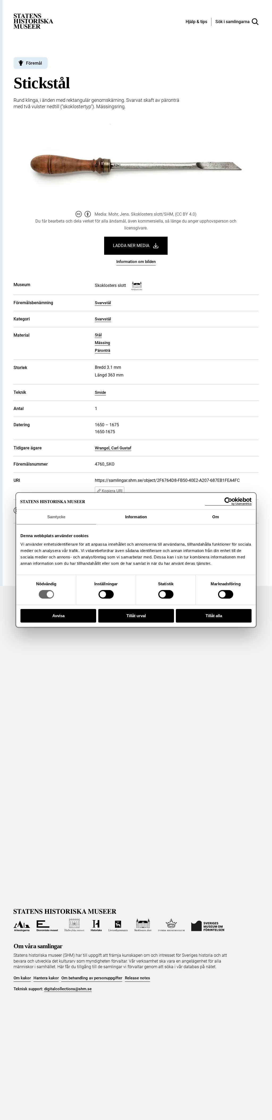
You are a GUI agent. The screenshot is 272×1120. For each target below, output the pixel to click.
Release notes (137, 978)
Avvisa (58, 615)
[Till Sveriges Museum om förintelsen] (207, 925)
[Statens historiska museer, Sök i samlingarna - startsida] (33, 21)
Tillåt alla (214, 615)
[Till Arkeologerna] (22, 925)
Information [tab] (136, 517)
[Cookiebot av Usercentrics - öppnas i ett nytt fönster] (228, 501)
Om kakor (22, 978)
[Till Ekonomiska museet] (47, 925)
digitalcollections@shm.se (68, 989)
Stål (98, 335)
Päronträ (102, 350)
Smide (100, 392)
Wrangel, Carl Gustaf (113, 448)
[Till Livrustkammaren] (118, 925)
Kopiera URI (112, 490)
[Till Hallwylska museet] (74, 925)
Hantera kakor (46, 978)
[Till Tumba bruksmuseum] (171, 925)
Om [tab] (215, 517)
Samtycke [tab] (56, 517)
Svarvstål (103, 302)
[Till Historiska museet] (96, 925)
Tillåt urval (136, 615)
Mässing (102, 342)
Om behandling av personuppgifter (91, 978)
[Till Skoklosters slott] (143, 925)
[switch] (106, 594)
